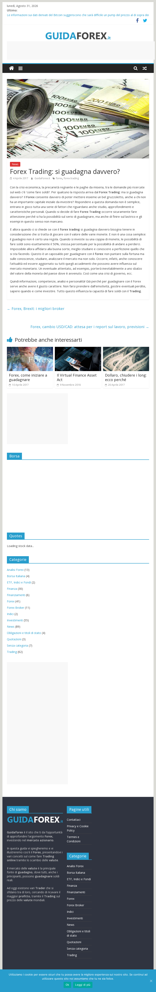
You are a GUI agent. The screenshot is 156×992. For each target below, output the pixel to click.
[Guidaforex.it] (11, 68)
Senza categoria (17, 645)
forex (59, 178)
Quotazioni (14, 639)
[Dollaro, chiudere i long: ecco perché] (126, 349)
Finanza (12, 589)
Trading (12, 652)
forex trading (71, 178)
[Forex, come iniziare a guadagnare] (30, 349)
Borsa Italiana (16, 576)
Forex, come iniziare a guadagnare (28, 377)
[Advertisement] (81, 50)
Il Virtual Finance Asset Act (77, 377)
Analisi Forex (15, 570)
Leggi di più (82, 984)
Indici (10, 614)
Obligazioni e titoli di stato (24, 633)
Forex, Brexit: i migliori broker (35, 308)
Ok (67, 984)
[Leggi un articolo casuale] (144, 68)
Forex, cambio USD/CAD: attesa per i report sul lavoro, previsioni (89, 326)
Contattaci (73, 820)
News (15, 164)
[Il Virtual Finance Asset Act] (78, 349)
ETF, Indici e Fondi (19, 582)
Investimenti (15, 620)
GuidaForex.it (43, 178)
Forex (10, 601)
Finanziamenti (16, 595)
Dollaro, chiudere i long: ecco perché (126, 377)
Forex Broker (15, 608)
